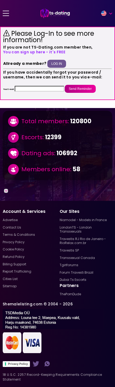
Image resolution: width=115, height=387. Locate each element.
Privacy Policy (18, 364)
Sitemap (10, 286)
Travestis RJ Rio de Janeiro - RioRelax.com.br (83, 241)
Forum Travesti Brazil (76, 272)
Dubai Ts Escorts (73, 279)
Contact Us (12, 227)
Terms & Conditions (19, 234)
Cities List (10, 279)
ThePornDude (70, 294)
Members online (45, 169)
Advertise (10, 220)
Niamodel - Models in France (83, 220)
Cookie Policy (13, 249)
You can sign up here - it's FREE (34, 52)
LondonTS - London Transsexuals (76, 229)
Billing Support (14, 264)
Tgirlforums (69, 265)
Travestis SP (69, 250)
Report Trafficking (17, 271)
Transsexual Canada (77, 258)
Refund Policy (14, 256)
